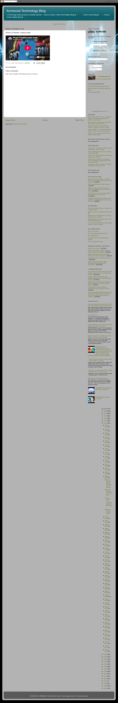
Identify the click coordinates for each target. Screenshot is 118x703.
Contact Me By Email (59, 24)
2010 (105, 678)
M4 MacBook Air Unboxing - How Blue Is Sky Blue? (104, 388)
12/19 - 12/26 (107, 430)
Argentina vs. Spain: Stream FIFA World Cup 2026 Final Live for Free (99, 165)
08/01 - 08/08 (107, 537)
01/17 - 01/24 (107, 642)
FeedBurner (104, 51)
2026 (105, 411)
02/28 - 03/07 (107, 619)
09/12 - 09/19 (107, 521)
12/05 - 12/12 (107, 437)
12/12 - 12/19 (107, 433)
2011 (105, 676)
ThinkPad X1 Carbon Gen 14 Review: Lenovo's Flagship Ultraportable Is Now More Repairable (99, 160)
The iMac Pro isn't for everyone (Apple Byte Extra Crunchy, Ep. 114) (99, 194)
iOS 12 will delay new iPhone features (99, 184)
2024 (105, 416)
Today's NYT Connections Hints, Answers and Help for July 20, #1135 (100, 148)
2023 (105, 418)
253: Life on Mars (93, 231)
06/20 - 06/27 (107, 560)
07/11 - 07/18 (107, 548)
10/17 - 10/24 (107, 465)
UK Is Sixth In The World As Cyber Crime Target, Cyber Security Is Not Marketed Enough (100, 273)
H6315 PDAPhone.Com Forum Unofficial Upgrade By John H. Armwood (100, 325)
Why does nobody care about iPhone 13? (108, 492)
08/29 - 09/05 (107, 529)
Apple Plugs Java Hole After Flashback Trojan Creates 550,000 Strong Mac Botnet (99, 283)
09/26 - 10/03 (107, 477)
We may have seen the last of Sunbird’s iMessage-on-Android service (99, 122)
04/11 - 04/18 (107, 599)
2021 (105, 423)
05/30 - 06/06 (107, 572)
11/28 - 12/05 (107, 441)
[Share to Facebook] (42, 63)
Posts (92, 66)
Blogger (86, 696)
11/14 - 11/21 (107, 449)
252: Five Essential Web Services (97, 233)
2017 (105, 661)
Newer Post (10, 120)
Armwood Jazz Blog (94, 92)
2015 (105, 666)
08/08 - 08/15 (107, 533)
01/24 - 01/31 (107, 638)
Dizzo (74, 696)
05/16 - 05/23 (107, 580)
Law (25, 17)
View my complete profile (103, 79)
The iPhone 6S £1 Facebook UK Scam (99, 258)
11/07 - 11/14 (107, 453)
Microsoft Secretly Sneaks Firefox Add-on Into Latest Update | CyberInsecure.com (100, 305)
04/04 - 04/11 (107, 603)
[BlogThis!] (39, 63)
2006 (105, 683)
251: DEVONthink (93, 235)
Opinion (79, 15)
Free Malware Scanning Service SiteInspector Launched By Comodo (98, 287)
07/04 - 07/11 (107, 552)
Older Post (80, 120)
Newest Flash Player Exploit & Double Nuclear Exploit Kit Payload (99, 251)
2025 (105, 413)
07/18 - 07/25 (107, 545)
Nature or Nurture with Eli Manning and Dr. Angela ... (108, 483)
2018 (105, 659)
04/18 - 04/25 (107, 595)
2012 (105, 673)
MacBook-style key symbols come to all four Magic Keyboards (99, 220)
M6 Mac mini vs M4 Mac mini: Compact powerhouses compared (99, 216)
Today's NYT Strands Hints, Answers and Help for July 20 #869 (100, 156)
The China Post (92, 315)
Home (45, 120)
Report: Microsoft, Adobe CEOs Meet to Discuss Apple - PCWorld (100, 360)
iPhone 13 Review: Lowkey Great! (108, 512)
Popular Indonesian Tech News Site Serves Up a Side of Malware (98, 255)
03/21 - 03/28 (107, 611)
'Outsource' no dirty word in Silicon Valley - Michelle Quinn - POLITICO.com (100, 371)
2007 (105, 681)
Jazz (101, 15)
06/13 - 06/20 (107, 564)
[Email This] (37, 63)
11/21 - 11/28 (107, 445)
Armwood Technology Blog (26, 11)
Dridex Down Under (93, 248)
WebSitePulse (105, 111)
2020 (105, 654)
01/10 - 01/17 (107, 646)
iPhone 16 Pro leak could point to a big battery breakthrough (99, 134)
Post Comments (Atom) (20, 124)
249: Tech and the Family (95, 241)
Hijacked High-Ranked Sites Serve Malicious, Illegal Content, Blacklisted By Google (99, 278)
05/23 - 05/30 (107, 576)
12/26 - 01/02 (107, 426)
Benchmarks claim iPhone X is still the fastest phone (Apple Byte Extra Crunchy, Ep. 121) (100, 180)
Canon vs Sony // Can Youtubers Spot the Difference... (108, 502)
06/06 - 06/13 (107, 568)
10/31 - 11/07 (107, 457)
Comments (93, 69)
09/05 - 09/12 (107, 525)
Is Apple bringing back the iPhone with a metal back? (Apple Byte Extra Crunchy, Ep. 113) (99, 200)
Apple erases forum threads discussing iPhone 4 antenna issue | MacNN (99, 336)
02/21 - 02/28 (107, 623)
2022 (105, 420)
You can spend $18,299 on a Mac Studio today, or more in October (100, 223)
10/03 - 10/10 (107, 473)
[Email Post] (33, 63)
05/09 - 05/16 (107, 584)
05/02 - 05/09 (107, 588)
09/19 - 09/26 (107, 517)
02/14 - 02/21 (107, 627)
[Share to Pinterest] (44, 63)
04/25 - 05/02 (107, 592)
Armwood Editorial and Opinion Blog (98, 86)
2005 (105, 686)
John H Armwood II (104, 76)
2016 (105, 664)
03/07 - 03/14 (107, 615)
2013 (105, 671)
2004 (105, 688)
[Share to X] (41, 63)
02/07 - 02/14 (107, 631)
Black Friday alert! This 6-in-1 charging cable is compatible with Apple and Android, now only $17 (99, 118)
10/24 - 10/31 (107, 461)
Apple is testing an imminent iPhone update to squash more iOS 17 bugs (98, 126)
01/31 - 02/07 (107, 635)
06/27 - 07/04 (107, 556)
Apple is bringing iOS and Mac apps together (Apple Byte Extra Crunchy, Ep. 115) (99, 189)
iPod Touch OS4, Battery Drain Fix (98, 378)
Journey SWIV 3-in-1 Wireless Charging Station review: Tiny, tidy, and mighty (99, 130)
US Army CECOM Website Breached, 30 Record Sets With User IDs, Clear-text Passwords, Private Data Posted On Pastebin (100, 295)
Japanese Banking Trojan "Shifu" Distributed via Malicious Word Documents (97, 263)
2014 (105, 669)
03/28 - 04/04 (107, 607)
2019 (105, 657)
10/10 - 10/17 (107, 469)
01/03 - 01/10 (107, 650)
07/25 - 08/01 (107, 541)
